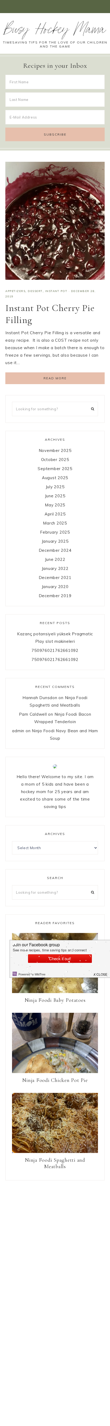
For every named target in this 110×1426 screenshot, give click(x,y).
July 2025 (55, 486)
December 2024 (55, 550)
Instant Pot (56, 291)
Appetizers (15, 291)
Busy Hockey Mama (55, 31)
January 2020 (55, 586)
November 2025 (55, 450)
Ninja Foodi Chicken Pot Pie (55, 1080)
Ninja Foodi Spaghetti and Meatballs (55, 1163)
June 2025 (55, 495)
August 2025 (55, 477)
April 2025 (55, 514)
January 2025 (55, 541)
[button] (55, 6)
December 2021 (55, 577)
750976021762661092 (55, 650)
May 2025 (55, 504)
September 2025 (55, 468)
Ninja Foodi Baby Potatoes (55, 1000)
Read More (55, 378)
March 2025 (55, 523)
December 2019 (55, 595)
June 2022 (55, 559)
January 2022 (55, 568)
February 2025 (55, 532)
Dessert (35, 291)
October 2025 (55, 459)
